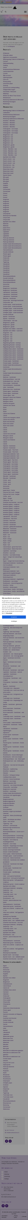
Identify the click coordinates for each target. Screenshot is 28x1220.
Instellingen (14, 621)
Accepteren (14, 617)
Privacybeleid (9, 613)
